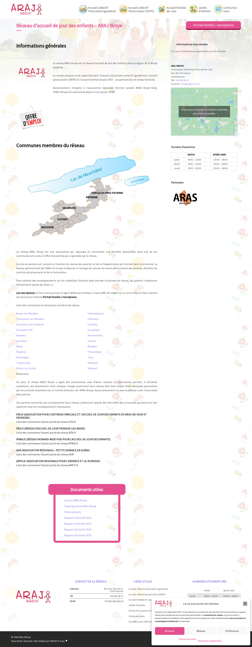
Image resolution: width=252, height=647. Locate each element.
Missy (19, 346)
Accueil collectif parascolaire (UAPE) (147, 594)
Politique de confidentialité (209, 640)
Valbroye (93, 362)
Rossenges (22, 357)
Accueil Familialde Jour (176, 9)
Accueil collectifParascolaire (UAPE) (141, 9)
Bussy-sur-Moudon (27, 313)
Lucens (92, 341)
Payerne (21, 352)
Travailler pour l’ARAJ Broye (143, 621)
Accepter (170, 631)
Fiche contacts (72, 512)
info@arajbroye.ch (190, 83)
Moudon (92, 346)
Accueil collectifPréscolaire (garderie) (102, 9)
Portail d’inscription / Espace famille (147, 610)
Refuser (201, 631)
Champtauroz (96, 313)
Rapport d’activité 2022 (77, 517)
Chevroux (93, 319)
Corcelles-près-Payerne (30, 324)
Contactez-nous (230, 9)
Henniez (21, 335)
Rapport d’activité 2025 (77, 535)
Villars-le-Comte (26, 368)
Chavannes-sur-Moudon (30, 319)
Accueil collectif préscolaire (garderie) (148, 588)
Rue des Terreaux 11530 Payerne (113, 590)
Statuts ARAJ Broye (75, 500)
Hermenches (95, 335)
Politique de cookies (187, 639)
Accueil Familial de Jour (140, 599)
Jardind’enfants (205, 9)
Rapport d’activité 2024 (77, 529)
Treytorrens (23, 362)
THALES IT (54, 641)
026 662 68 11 (182, 80)
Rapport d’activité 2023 (77, 523)
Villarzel (92, 368)
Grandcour (94, 330)
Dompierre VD (24, 330)
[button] (245, 603)
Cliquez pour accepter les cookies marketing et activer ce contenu (204, 111)
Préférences (232, 631)
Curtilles (93, 324)
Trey (90, 357)
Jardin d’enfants (137, 605)
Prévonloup (94, 352)
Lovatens (21, 341)
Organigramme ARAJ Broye (80, 506)
